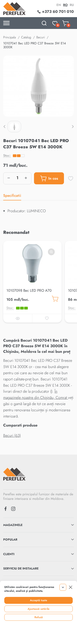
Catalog (26, 37)
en (58, 5)
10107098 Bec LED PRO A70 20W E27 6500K (29, 293)
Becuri (40, 37)
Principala (9, 37)
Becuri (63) (12, 435)
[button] (4, 126)
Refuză (38, 617)
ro (65, 5)
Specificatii (12, 195)
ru (72, 5)
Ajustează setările (38, 609)
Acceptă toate (38, 600)
